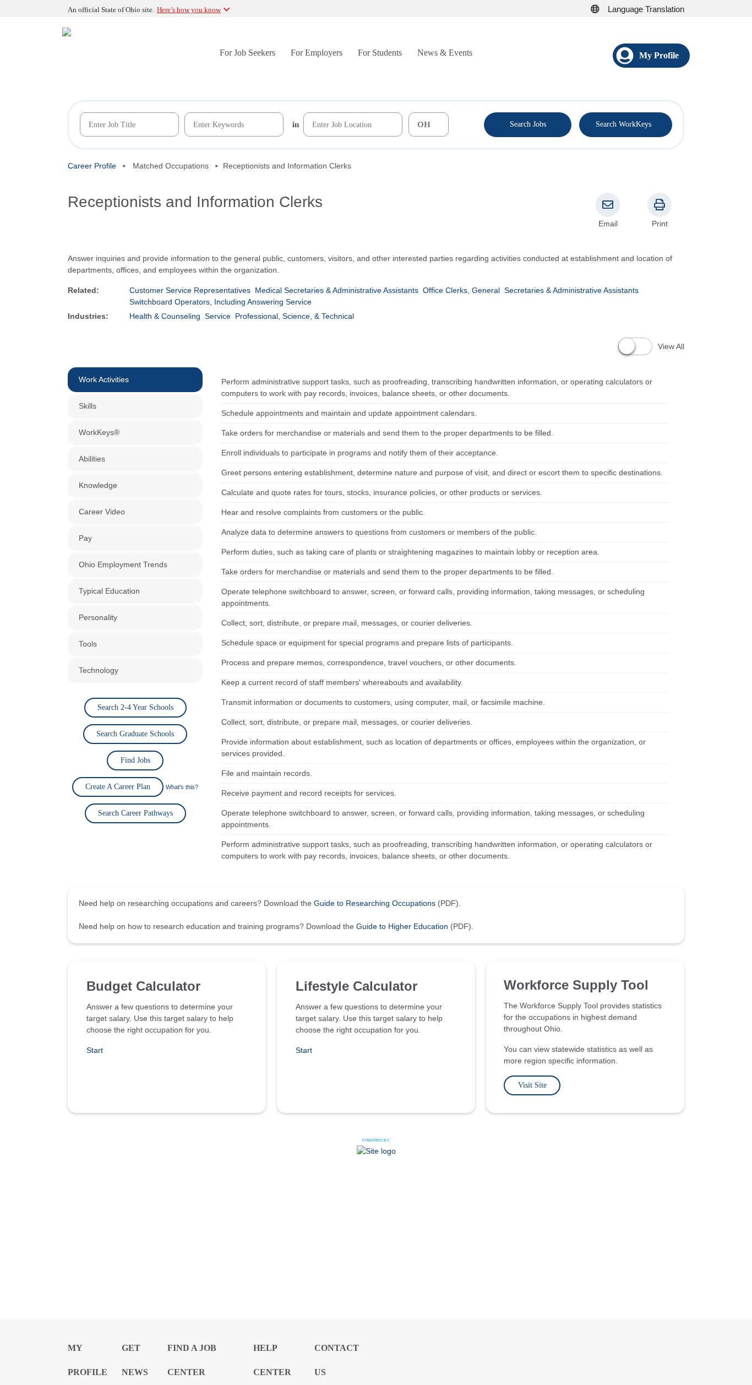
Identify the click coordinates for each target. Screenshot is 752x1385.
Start (94, 1050)
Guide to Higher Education (402, 926)
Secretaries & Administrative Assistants (571, 290)
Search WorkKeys (626, 123)
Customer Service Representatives (189, 290)
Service (218, 316)
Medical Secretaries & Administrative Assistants (336, 290)
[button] (601, 9)
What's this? (182, 787)
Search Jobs (528, 124)
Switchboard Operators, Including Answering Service (220, 301)
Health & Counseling (164, 316)
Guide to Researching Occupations (374, 903)
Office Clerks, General (461, 290)
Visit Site (532, 1085)
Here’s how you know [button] (189, 10)
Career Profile (92, 165)
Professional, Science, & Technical (294, 316)
